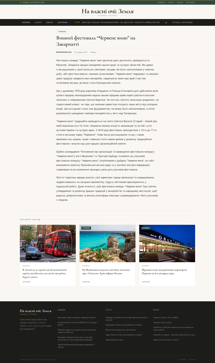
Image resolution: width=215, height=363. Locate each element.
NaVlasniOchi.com (64, 52)
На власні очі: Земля (108, 11)
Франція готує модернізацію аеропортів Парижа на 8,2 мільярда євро (164, 271)
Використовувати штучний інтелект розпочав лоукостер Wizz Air (76, 330)
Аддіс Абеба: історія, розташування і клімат (124, 334)
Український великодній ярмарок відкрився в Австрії (76, 345)
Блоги (180, 2)
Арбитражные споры (114, 339)
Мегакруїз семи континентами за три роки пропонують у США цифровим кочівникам (75, 338)
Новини (161, 2)
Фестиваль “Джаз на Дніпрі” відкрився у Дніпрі (77, 317)
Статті (171, 2)
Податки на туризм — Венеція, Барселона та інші (174, 334)
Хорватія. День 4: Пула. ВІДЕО (165, 317)
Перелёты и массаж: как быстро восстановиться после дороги (173, 328)
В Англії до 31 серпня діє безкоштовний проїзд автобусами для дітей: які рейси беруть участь (45, 273)
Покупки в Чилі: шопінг (162, 322)
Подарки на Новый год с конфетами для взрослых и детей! (126, 318)
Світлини (190, 2)
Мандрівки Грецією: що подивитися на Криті (124, 324)
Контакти (192, 359)
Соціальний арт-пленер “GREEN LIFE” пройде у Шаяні (78, 323)
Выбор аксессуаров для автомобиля (121, 329)
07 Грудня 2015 (80, 52)
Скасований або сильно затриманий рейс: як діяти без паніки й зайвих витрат (115, 22)
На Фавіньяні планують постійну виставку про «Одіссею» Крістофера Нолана (106, 271)
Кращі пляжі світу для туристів (166, 339)
